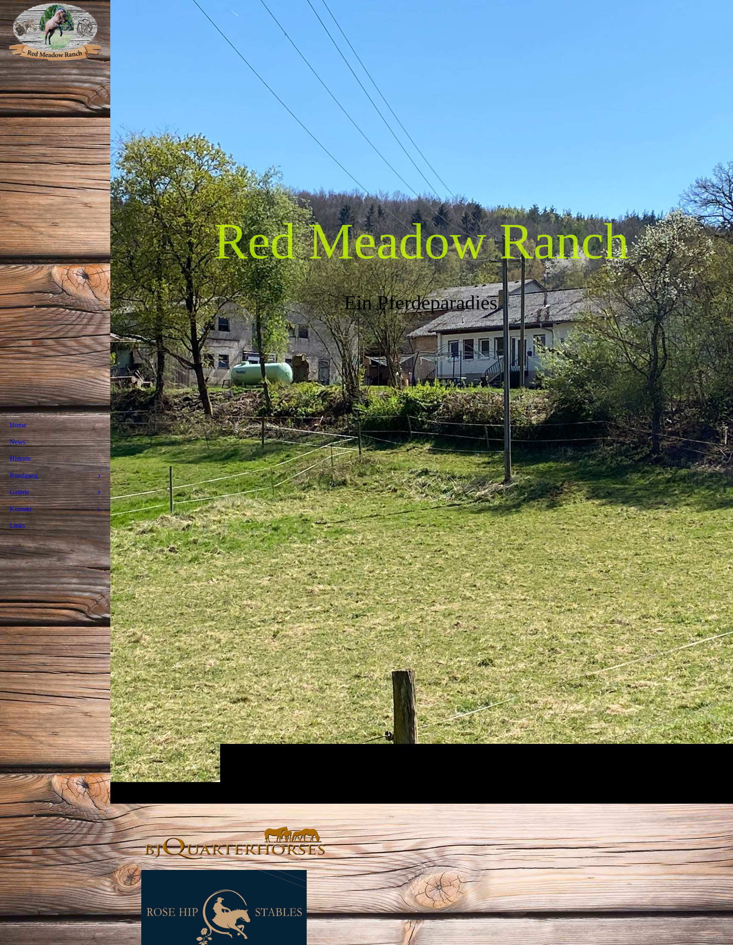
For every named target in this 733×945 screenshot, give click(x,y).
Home (18, 425)
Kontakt (20, 509)
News (17, 442)
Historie (20, 458)
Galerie (19, 492)
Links (17, 525)
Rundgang (24, 475)
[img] (421, 401)
